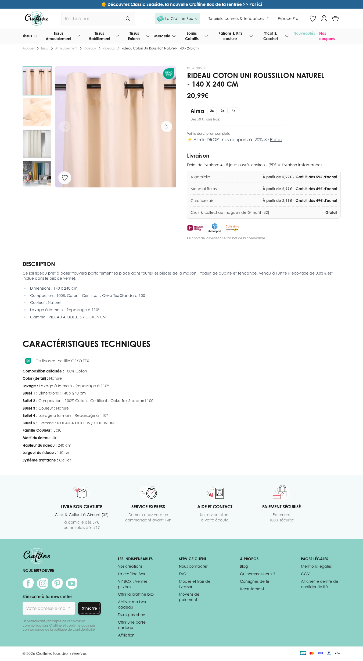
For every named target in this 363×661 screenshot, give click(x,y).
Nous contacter (193, 566)
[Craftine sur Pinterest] (57, 583)
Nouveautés (304, 33)
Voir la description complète (208, 134)
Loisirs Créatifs (192, 36)
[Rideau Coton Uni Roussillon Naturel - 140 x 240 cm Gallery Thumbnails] (37, 126)
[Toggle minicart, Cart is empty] (335, 18)
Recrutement (252, 589)
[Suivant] (166, 126)
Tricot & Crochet (270, 36)
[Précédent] (64, 126)
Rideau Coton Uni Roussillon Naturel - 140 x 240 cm (160, 48)
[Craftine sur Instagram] (42, 583)
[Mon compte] (324, 18)
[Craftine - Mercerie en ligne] (37, 19)
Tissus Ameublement (58, 36)
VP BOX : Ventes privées (132, 584)
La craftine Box (131, 573)
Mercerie (162, 36)
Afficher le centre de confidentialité (319, 584)
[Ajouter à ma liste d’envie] (64, 177)
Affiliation (126, 635)
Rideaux (90, 48)
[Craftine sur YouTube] (71, 583)
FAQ (182, 573)
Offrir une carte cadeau (132, 625)
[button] (177, 18)
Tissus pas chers (131, 614)
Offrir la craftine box (136, 594)
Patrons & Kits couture (230, 36)
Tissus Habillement (99, 36)
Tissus (27, 36)
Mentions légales (316, 566)
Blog (244, 566)
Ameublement (66, 48)
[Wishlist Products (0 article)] (312, 18)
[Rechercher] (127, 18)
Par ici (276, 139)
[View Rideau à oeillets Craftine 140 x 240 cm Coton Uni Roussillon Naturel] (37, 80)
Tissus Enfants (134, 36)
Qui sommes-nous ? (257, 573)
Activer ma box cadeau (132, 604)
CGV (305, 573)
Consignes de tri (254, 581)
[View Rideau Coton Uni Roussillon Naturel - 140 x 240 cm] (37, 112)
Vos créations (130, 566)
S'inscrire (89, 608)
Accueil (28, 48)
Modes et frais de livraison (194, 584)
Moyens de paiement (189, 597)
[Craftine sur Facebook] (28, 583)
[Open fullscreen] (115, 126)
